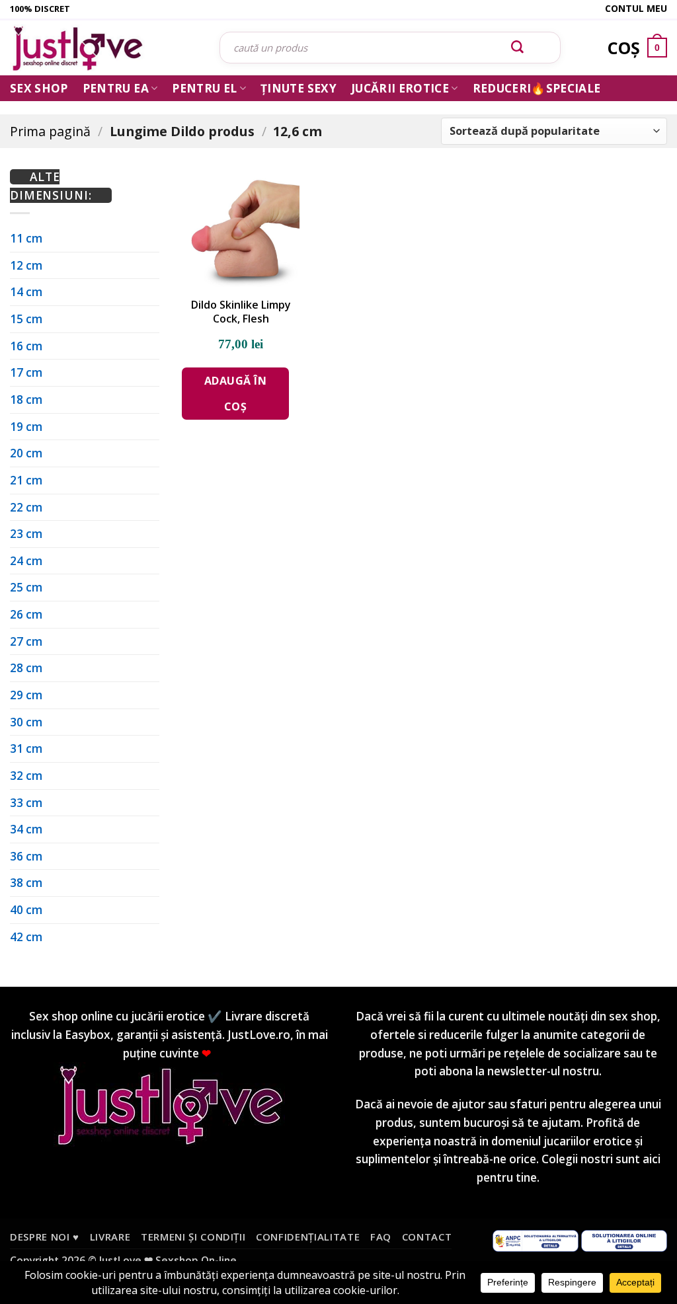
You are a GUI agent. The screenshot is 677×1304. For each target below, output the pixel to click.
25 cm (26, 587)
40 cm (26, 909)
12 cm (26, 265)
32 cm (26, 775)
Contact (427, 1236)
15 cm (26, 318)
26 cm (26, 614)
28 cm (26, 667)
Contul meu (636, 8)
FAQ (380, 1236)
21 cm (26, 480)
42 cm (26, 936)
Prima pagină (50, 131)
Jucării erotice (400, 88)
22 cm (26, 507)
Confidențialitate (308, 1236)
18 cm (26, 399)
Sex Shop (39, 88)
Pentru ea (116, 88)
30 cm (26, 722)
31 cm (26, 748)
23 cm (26, 533)
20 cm (26, 453)
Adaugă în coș (235, 393)
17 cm (26, 372)
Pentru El (204, 88)
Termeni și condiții (193, 1236)
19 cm (26, 426)
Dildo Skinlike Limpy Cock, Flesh (241, 312)
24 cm (26, 560)
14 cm (26, 291)
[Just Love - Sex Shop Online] (105, 47)
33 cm (26, 802)
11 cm (26, 238)
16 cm (26, 346)
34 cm (26, 829)
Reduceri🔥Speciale (537, 88)
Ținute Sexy (298, 88)
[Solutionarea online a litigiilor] (624, 1240)
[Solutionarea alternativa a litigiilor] (535, 1240)
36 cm (26, 856)
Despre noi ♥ (44, 1236)
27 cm (26, 641)
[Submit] (518, 47)
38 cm (26, 882)
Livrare (110, 1236)
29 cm (26, 695)
